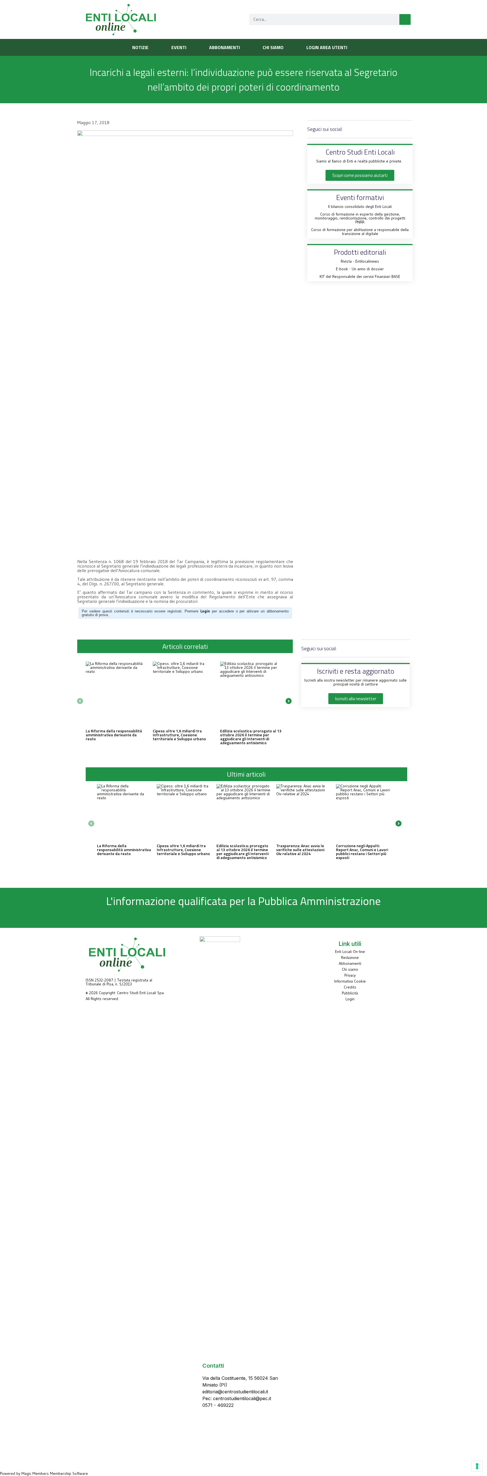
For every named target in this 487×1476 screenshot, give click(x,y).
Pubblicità (350, 993)
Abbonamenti (350, 963)
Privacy (350, 975)
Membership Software (69, 1473)
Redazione (350, 957)
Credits (350, 987)
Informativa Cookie (350, 981)
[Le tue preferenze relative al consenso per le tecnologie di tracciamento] (477, 1466)
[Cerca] (405, 19)
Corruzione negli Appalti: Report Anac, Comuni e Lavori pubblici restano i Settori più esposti (362, 851)
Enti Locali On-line (350, 951)
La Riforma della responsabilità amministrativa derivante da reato (114, 735)
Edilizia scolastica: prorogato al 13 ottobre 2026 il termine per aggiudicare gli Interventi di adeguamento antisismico (251, 737)
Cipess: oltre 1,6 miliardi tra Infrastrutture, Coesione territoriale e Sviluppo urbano (179, 735)
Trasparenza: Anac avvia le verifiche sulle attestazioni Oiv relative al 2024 (300, 849)
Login (350, 998)
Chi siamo (350, 969)
